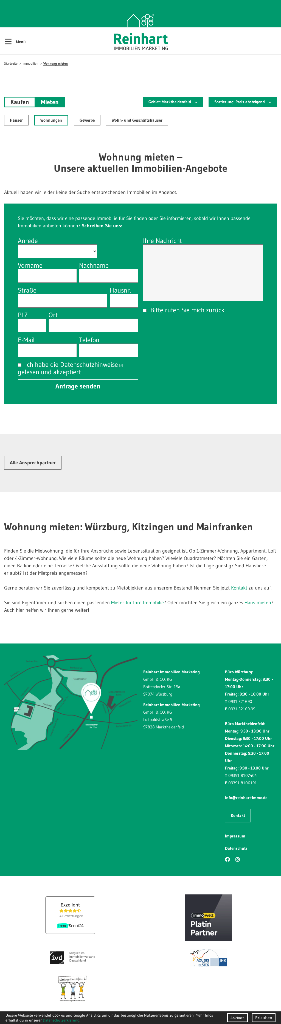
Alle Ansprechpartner (33, 463)
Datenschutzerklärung (61, 1020)
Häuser (16, 120)
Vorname (30, 265)
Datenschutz (236, 848)
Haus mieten (258, 603)
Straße (27, 290)
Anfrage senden (77, 386)
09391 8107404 (242, 775)
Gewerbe (87, 120)
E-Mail (26, 340)
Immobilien (30, 63)
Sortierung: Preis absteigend (240, 101)
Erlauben (263, 1017)
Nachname (94, 265)
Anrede (28, 240)
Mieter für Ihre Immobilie (137, 603)
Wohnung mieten (55, 63)
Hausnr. (120, 290)
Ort (53, 315)
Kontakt (239, 588)
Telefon (89, 340)
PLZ (23, 315)
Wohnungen (51, 120)
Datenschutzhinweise (89, 364)
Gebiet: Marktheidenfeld (170, 101)
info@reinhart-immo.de (246, 797)
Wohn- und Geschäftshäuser (137, 120)
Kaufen (19, 102)
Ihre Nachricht (162, 240)
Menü (15, 41)
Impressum (235, 836)
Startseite (11, 63)
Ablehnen (238, 1018)
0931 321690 (240, 701)
